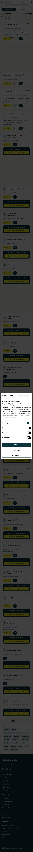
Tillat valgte (16, 450)
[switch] (29, 428)
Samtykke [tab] (4, 395)
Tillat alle (16, 445)
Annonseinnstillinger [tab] (22, 395)
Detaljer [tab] (12, 395)
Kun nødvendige (16, 455)
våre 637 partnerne (10, 404)
